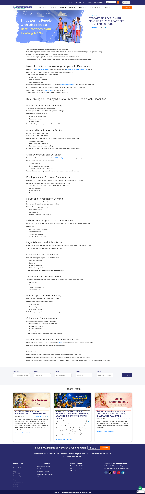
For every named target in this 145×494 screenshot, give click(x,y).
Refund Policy (17, 476)
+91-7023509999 (77, 468)
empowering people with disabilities (76, 69)
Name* (36, 371)
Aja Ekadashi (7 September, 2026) (113, 466)
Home (25, 11)
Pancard (99, 371)
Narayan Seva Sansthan (42, 69)
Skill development (60, 158)
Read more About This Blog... (23, 433)
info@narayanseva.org (79, 471)
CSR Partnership (18, 482)
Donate (62, 7)
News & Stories (17, 468)
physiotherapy (49, 90)
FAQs (15, 472)
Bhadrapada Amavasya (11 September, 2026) (116, 468)
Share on (94, 27)
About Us (15, 466)
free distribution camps (67, 84)
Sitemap (15, 486)
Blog (14, 480)
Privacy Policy (17, 474)
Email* (78, 371)
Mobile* (57, 371)
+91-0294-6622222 (78, 466)
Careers (15, 470)
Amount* (16, 371)
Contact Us (107, 7)
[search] (118, 2)
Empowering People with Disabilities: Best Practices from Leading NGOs (45, 14)
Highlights (81, 7)
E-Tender (15, 484)
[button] (101, 27)
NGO (60, 343)
